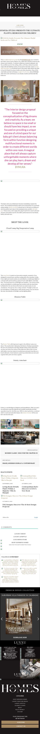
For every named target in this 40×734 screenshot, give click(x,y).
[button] (38, 619)
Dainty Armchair (27, 413)
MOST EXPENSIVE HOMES (20, 699)
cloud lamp (6, 275)
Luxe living (20, 25)
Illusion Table (6, 344)
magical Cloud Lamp (23, 72)
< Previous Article (32, 450)
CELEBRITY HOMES (20, 705)
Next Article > (7, 460)
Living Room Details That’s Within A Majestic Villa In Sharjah (11, 490)
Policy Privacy (20, 709)
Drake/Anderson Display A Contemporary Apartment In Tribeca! (19, 464)
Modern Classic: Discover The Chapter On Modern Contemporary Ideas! (21, 454)
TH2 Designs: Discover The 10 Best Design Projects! (19, 506)
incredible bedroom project (10, 59)
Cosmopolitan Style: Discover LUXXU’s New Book (30, 489)
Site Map (20, 711)
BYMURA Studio (26, 59)
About (20, 707)
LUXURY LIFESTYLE (20, 703)
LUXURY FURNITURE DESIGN (20, 701)
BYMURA (20, 167)
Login (36, 517)
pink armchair (13, 207)
